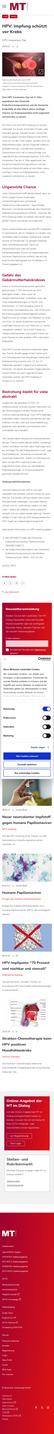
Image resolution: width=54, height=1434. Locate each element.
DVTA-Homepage (10, 1299)
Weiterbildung (8, 1307)
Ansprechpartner (9, 1289)
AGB (4, 1412)
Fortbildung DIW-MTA (12, 1327)
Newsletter (7, 1399)
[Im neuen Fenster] (42, 1407)
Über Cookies (8, 1405)
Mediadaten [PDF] (10, 1415)
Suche (5, 1365)
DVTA (4, 1278)
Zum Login (15, 1143)
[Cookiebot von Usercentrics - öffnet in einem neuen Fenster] (38, 659)
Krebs (5, 16)
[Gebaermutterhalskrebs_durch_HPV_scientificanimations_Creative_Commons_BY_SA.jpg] (23, 64)
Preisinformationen (10, 1341)
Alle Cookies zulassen (27, 756)
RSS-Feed (6, 1369)
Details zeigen (38, 747)
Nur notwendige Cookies (27, 773)
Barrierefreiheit (8, 1409)
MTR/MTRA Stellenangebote (15, 1266)
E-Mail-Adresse (13, 638)
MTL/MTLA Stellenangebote (15, 1261)
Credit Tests (7, 1313)
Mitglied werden (9, 1294)
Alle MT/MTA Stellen (11, 1252)
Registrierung (8, 1350)
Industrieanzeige (15, 1185)
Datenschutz (40, 649)
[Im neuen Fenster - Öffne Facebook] (36, 1407)
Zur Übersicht (11, 592)
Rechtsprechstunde (10, 1284)
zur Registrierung (19, 1136)
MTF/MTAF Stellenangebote (14, 1257)
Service (5, 1335)
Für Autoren (7, 1374)
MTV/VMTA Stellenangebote (15, 1271)
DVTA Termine (8, 1322)
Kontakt (5, 1345)
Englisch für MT (9, 1317)
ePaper (5, 1419)
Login (4, 1355)
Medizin (13, 16)
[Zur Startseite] (19, 6)
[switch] (44, 716)
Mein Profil (7, 1360)
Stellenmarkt (13, 1181)
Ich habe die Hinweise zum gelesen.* (28, 651)
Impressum (7, 1395)
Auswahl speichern (27, 764)
